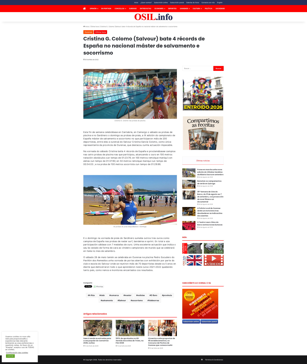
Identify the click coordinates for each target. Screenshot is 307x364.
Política (208, 8)
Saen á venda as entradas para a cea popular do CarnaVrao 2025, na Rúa (97, 340)
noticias (141, 295)
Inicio (136, 2)
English (219, 2)
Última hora (94, 26)
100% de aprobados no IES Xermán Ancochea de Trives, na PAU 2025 (129, 340)
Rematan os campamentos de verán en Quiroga (209, 182)
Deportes (172, 8)
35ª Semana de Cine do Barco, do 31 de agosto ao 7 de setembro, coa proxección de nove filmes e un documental (210, 197)
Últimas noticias (203, 160)
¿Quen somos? (146, 2)
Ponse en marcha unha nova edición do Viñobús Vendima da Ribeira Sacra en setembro (210, 172)
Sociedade (220, 8)
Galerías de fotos (192, 2)
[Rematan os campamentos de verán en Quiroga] (188, 184)
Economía (159, 8)
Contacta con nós (208, 2)
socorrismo (137, 300)
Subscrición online (161, 2)
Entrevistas (145, 8)
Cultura (196, 8)
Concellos (119, 8)
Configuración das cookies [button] (17, 353)
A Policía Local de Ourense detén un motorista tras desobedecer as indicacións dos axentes (209, 212)
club (103, 295)
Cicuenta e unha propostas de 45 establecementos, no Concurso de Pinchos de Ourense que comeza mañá (161, 341)
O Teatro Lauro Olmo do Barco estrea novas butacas (209, 223)
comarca (115, 295)
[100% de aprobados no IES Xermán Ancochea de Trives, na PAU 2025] (130, 328)
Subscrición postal (177, 2)
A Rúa (92, 295)
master (128, 295)
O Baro (154, 295)
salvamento (107, 300)
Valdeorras (154, 300)
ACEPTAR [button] (10, 356)
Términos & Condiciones (214, 360)
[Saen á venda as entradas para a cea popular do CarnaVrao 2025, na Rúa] (97, 328)
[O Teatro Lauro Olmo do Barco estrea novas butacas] (188, 225)
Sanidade (184, 8)
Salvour (122, 300)
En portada (106, 8)
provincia (167, 295)
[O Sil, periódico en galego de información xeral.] (153, 17)
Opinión (93, 8)
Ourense (133, 8)
